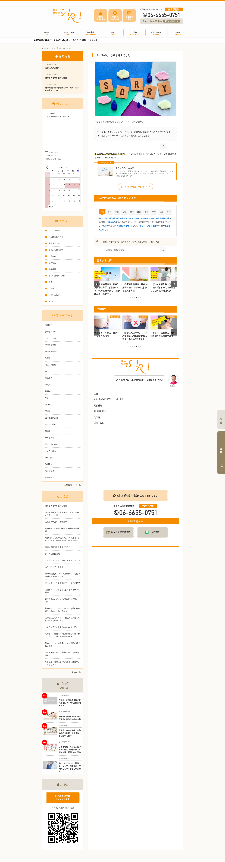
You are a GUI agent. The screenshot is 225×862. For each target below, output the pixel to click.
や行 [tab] (154, 211)
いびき (127, 225)
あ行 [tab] (102, 211)
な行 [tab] (132, 211)
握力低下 (129, 218)
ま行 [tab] (146, 211)
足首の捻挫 (110, 222)
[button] (130, 297)
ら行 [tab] (161, 211)
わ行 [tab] (168, 211)
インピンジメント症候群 (148, 225)
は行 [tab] (139, 211)
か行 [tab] (109, 211)
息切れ (105, 225)
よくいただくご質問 (124, 167)
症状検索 (221, 419)
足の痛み (121, 218)
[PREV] (47, 167)
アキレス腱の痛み (140, 218)
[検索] (163, 146)
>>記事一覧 (62, 687)
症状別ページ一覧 (73, 484)
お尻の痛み (112, 218)
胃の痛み (120, 225)
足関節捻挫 (164, 218)
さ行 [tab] (117, 211)
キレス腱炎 (155, 218)
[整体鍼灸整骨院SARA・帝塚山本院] (67, 16)
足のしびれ (103, 218)
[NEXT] (78, 167)
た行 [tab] (124, 211)
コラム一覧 (76, 672)
